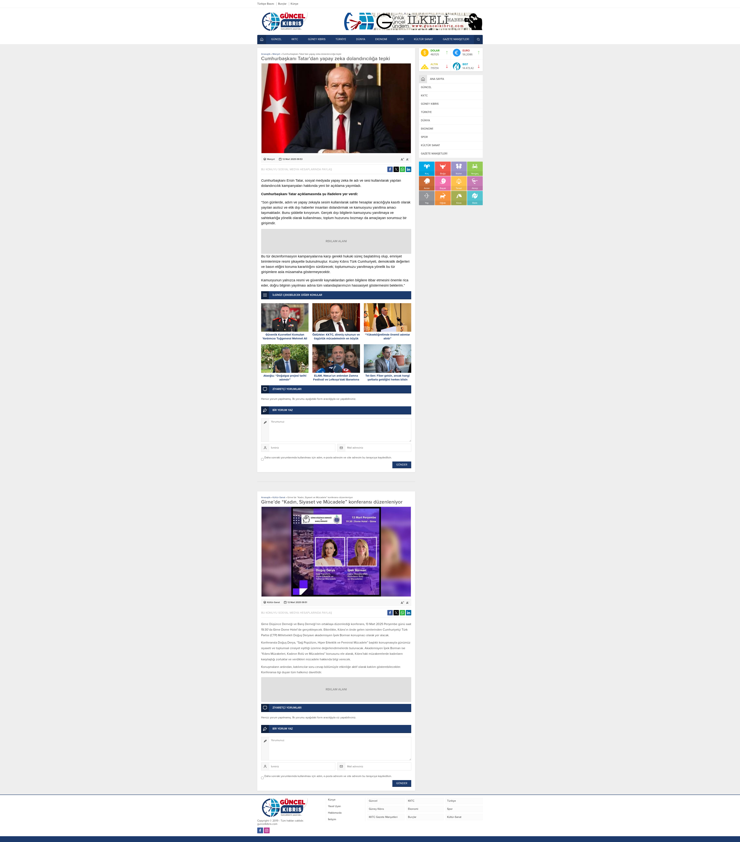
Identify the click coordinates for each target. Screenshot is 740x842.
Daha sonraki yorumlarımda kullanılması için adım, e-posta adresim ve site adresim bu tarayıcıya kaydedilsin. (328, 457)
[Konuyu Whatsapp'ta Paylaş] (402, 169)
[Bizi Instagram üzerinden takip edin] (267, 830)
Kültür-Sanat (278, 497)
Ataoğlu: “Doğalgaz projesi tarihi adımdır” (284, 377)
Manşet (276, 54)
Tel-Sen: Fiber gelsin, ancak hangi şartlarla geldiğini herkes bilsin (387, 377)
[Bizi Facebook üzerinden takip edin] (260, 830)
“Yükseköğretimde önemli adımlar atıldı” (387, 336)
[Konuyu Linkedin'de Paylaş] (408, 169)
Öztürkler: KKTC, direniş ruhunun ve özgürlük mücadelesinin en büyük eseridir (336, 338)
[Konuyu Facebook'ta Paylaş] (390, 169)
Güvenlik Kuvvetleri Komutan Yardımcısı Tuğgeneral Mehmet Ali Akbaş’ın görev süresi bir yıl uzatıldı (285, 338)
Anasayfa (265, 54)
